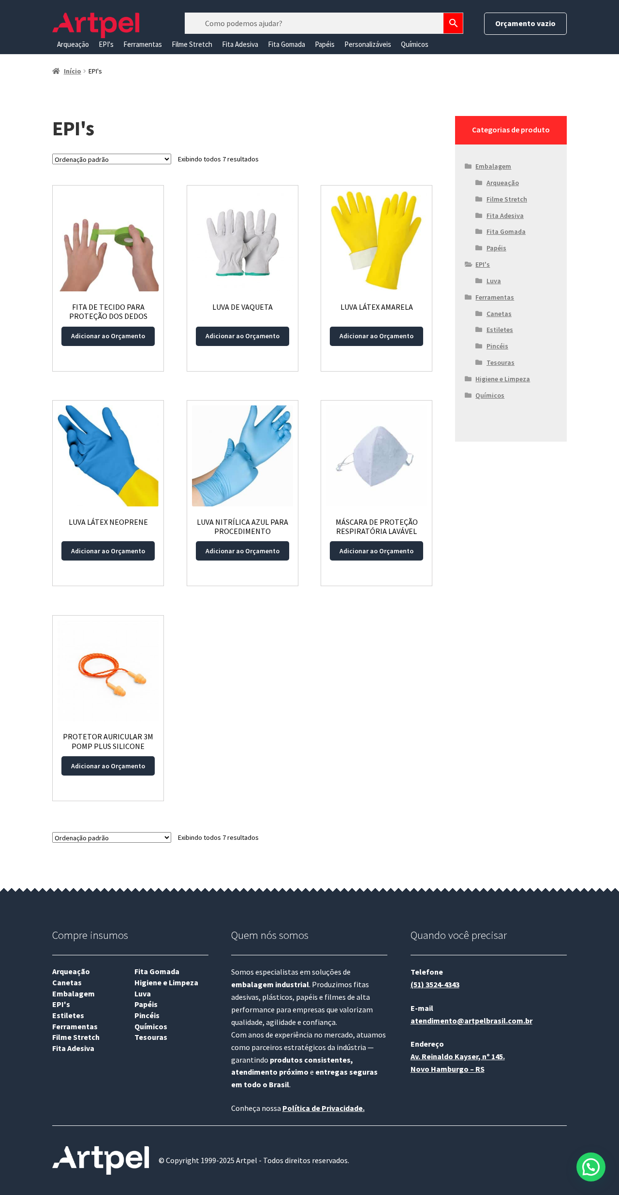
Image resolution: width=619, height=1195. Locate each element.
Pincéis (497, 346)
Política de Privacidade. (323, 1108)
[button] (590, 1166)
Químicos (414, 44)
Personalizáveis (367, 44)
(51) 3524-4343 (435, 984)
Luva (493, 280)
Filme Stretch (192, 44)
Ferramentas (142, 44)
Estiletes (499, 329)
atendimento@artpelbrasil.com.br (471, 1020)
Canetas (499, 313)
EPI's (106, 44)
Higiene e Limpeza (502, 378)
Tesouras (500, 362)
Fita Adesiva (240, 44)
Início (72, 71)
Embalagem (493, 166)
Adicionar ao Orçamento (108, 335)
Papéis (325, 44)
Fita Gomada (286, 44)
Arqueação (73, 44)
